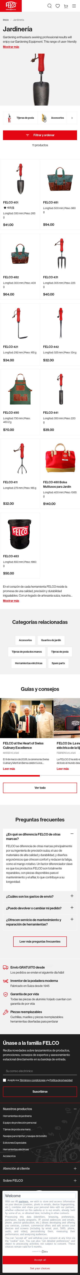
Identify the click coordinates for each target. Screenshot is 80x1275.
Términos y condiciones (32, 1080)
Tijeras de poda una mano (17, 1129)
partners (23, 1201)
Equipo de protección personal (19, 1122)
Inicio (6, 19)
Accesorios (9, 1156)
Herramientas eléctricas (16, 1149)
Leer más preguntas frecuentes (40, 941)
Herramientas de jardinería (17, 1116)
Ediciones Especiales (14, 1142)
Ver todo (40, 788)
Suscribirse (40, 1091)
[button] (49, 6)
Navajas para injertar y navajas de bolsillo (25, 1136)
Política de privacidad (61, 1080)
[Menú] (74, 6)
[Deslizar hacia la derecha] (72, 117)
